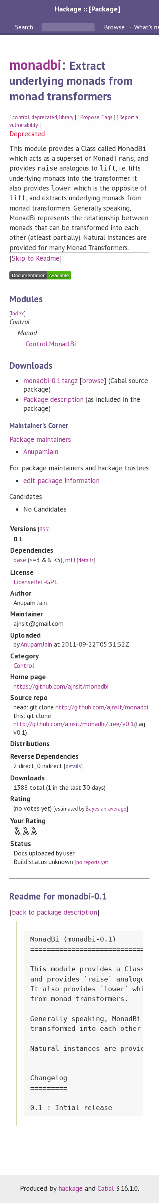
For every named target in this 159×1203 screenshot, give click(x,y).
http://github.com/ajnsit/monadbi (101, 707)
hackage (70, 1188)
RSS (44, 529)
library (66, 117)
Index (17, 313)
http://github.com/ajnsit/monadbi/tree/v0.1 (73, 724)
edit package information (61, 480)
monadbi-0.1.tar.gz (50, 380)
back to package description (54, 912)
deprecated (44, 117)
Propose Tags (96, 117)
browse (93, 380)
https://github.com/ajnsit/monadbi (61, 686)
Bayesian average (106, 808)
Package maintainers (40, 439)
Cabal (105, 1188)
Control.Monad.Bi (50, 343)
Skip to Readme (35, 258)
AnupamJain (40, 451)
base (19, 560)
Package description (53, 399)
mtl (70, 560)
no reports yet (92, 862)
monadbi (35, 64)
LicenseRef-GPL (35, 582)
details (86, 560)
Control (23, 665)
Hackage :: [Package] (87, 8)
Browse (114, 27)
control (20, 117)
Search (25, 27)
